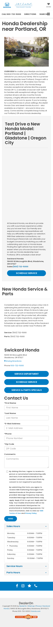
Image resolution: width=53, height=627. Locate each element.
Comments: (10, 454)
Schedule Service (26, 273)
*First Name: (10, 403)
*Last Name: (10, 413)
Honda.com (35, 611)
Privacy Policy (31, 513)
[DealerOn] (26, 603)
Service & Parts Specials (26, 390)
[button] (11, 14)
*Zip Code (9, 444)
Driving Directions (13, 361)
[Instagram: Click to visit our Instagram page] (22, 586)
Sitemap (31, 606)
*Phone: (8, 434)
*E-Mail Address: (12, 423)
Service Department (26, 373)
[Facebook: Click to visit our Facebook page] (17, 586)
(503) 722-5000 (20, 266)
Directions (30, 14)
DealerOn (23, 606)
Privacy (38, 606)
